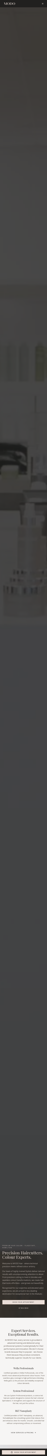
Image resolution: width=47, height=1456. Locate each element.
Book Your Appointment (23, 1302)
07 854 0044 (23, 1308)
